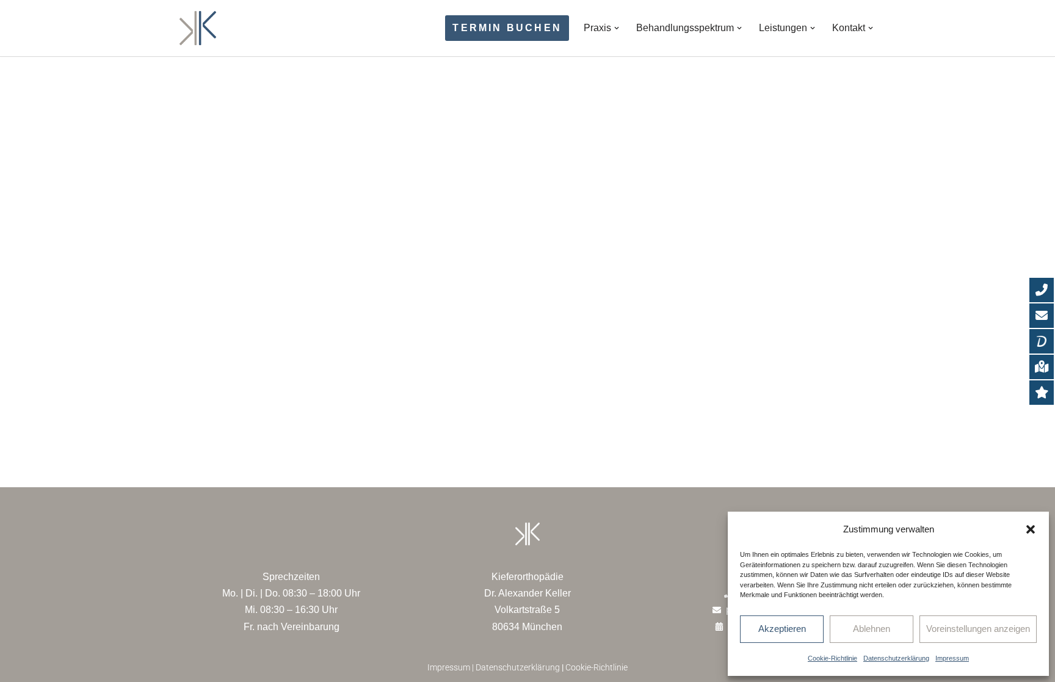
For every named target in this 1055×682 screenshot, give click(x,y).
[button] (1030, 529)
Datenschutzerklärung (896, 658)
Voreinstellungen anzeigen (978, 628)
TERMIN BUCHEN (507, 28)
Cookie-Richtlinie (832, 658)
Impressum (952, 658)
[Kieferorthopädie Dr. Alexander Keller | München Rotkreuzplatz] (197, 28)
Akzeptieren (782, 628)
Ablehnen (871, 628)
